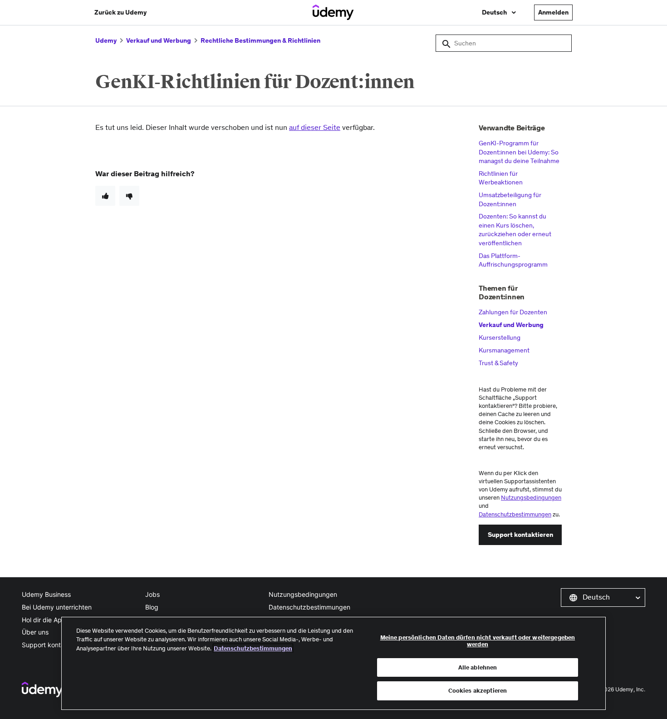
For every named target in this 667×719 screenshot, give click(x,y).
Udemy (106, 40)
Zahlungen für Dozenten (513, 312)
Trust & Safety (498, 363)
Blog (151, 607)
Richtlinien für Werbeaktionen (501, 178)
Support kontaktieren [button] (520, 535)
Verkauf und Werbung (158, 40)
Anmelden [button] (553, 12)
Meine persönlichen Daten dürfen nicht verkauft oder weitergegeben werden (477, 641)
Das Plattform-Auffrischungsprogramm (513, 260)
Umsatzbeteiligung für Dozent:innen (510, 199)
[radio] (105, 196)
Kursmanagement (504, 350)
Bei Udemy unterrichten (57, 607)
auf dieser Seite (314, 127)
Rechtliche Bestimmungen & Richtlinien (260, 40)
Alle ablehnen (477, 667)
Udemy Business (46, 594)
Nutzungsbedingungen (531, 497)
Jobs (152, 594)
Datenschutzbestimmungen (515, 514)
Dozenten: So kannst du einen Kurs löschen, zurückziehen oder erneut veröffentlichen (515, 229)
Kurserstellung (499, 337)
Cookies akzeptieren (477, 690)
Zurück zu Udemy (120, 12)
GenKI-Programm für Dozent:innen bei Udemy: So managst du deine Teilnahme (519, 152)
